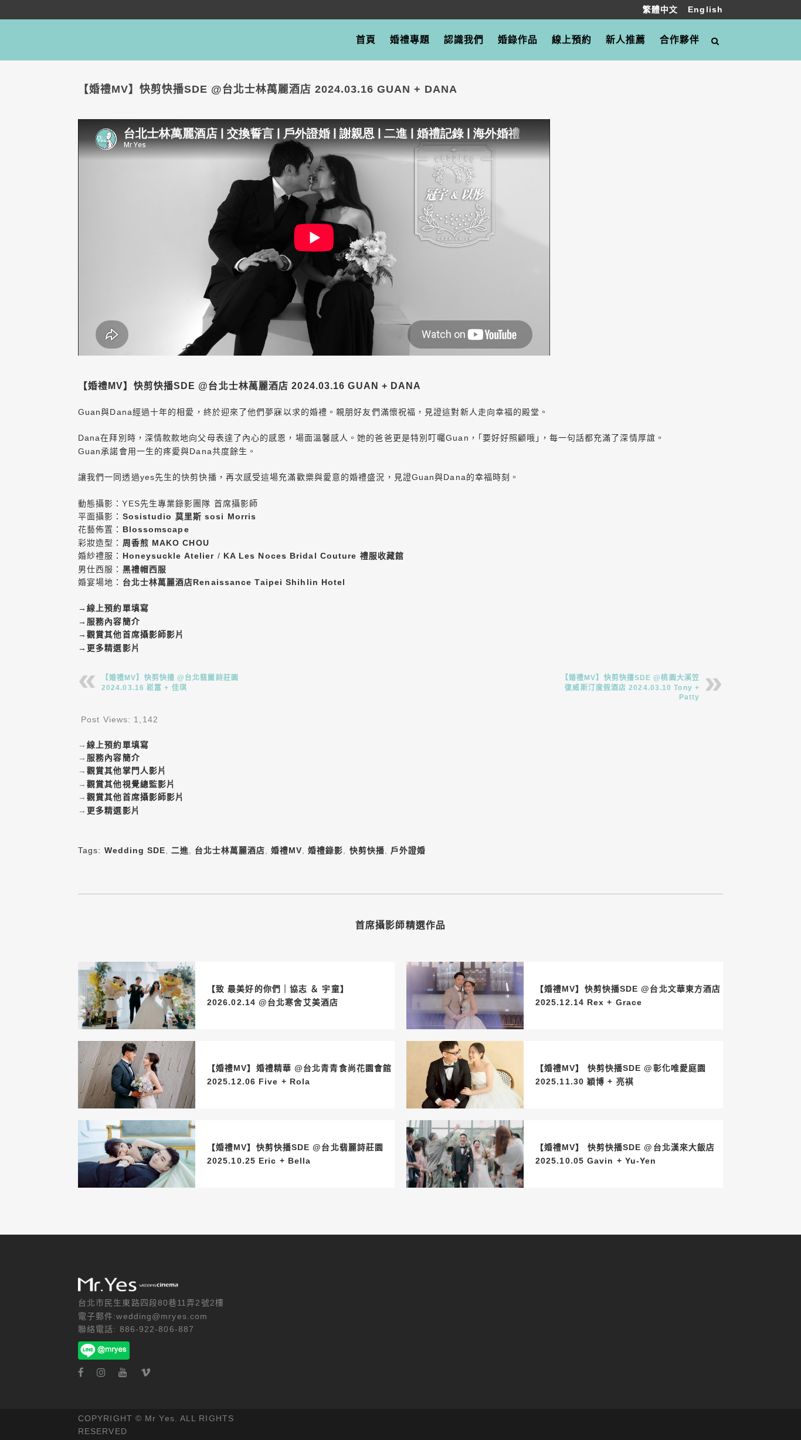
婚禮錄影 (325, 850)
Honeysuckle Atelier (169, 555)
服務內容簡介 (113, 621)
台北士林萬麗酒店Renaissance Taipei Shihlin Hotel (234, 582)
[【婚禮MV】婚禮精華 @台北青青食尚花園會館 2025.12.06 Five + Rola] (136, 1074)
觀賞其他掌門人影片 (127, 770)
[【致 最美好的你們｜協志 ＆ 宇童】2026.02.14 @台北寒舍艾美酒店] (136, 995)
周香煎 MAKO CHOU (166, 542)
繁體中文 (662, 9)
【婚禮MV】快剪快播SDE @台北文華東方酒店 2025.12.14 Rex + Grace (628, 995)
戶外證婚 (408, 850)
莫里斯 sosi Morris (216, 516)
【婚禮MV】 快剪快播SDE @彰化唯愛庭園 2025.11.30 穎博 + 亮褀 (620, 1074)
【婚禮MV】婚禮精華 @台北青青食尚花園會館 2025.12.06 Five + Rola (299, 1074)
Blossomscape (156, 529)
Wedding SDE (134, 850)
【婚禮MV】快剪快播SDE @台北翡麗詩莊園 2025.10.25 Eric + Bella (295, 1153)
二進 (180, 850)
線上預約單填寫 (118, 608)
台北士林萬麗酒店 (230, 850)
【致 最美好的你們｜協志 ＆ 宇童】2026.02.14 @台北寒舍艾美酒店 (278, 995)
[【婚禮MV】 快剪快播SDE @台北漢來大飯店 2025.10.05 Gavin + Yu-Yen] (465, 1154)
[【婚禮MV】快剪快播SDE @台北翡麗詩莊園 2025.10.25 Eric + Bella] (136, 1154)
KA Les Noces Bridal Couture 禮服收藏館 (313, 555)
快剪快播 (367, 850)
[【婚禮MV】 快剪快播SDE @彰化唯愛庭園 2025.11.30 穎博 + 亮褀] (465, 1074)
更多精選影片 (113, 648)
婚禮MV (286, 850)
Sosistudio (147, 516)
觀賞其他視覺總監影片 (131, 784)
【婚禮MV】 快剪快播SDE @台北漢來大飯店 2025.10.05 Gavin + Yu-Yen (625, 1153)
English (705, 9)
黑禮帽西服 (145, 569)
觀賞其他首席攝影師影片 (135, 634)
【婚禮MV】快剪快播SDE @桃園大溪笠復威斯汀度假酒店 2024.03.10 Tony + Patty (630, 687)
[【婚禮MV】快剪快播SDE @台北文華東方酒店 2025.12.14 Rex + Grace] (465, 995)
